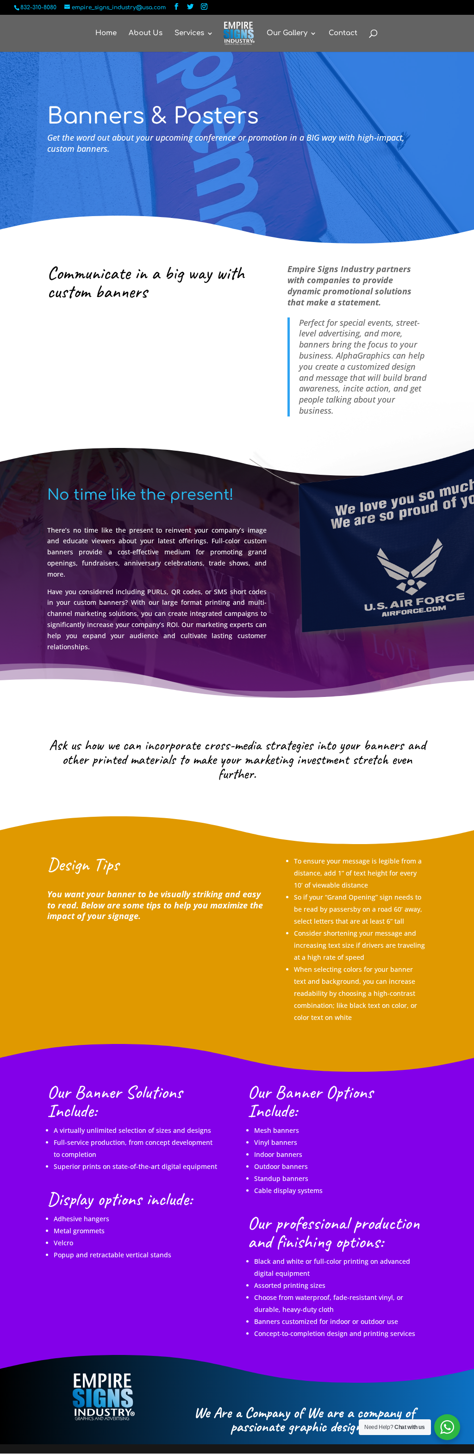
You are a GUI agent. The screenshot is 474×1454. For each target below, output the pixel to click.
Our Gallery (287, 33)
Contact (343, 33)
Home (106, 33)
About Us (145, 33)
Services (189, 33)
